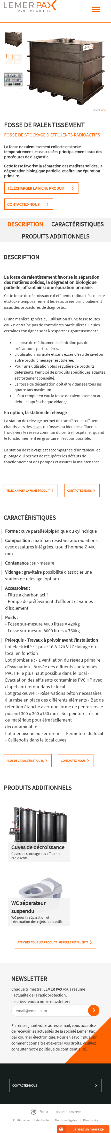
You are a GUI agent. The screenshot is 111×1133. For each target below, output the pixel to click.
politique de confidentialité (62, 1049)
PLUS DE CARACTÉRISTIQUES (25, 761)
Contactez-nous (24, 1085)
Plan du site (90, 1120)
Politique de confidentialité (31, 1120)
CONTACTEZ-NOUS (23, 204)
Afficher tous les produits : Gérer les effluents (53, 942)
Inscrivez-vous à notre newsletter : (40, 1001)
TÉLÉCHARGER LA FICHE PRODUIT (36, 188)
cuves (38, 426)
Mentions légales (66, 1120)
